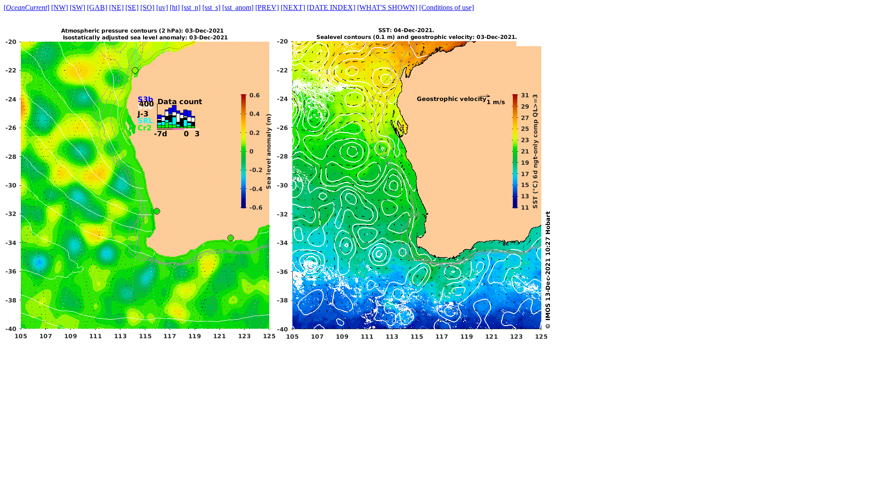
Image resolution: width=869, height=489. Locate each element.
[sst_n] (191, 7)
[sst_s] (211, 7)
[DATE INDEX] (331, 7)
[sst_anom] (237, 7)
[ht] (175, 7)
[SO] (147, 7)
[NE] (116, 7)
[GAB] (97, 7)
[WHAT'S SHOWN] (387, 7)
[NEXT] (293, 7)
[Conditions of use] (446, 7)
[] (26, 7)
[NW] (59, 7)
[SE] (131, 7)
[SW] (77, 7)
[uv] (162, 7)
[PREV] (267, 7)
